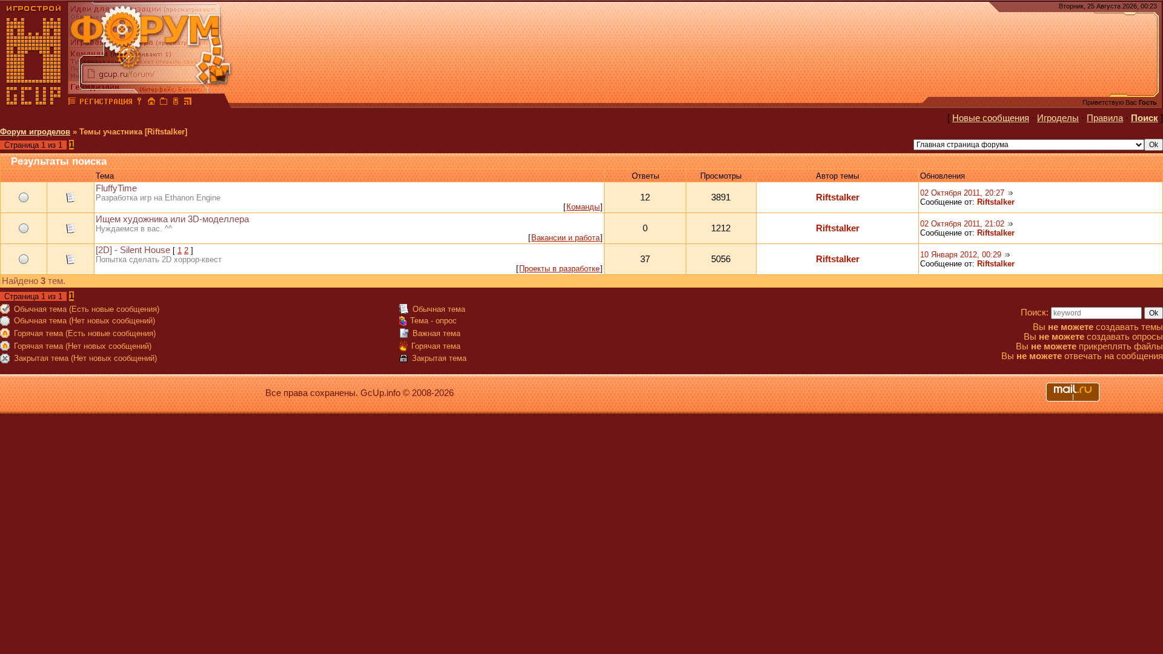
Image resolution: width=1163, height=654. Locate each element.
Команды (583, 206)
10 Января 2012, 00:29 (960, 254)
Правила (1105, 118)
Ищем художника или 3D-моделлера (172, 219)
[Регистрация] (105, 103)
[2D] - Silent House (133, 250)
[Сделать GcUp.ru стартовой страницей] (151, 103)
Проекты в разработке (559, 268)
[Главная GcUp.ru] (34, 103)
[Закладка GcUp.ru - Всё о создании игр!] (163, 103)
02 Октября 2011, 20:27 (962, 192)
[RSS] (188, 103)
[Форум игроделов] (72, 103)
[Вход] (139, 103)
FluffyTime (116, 188)
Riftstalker (838, 197)
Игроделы (1058, 118)
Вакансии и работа (565, 237)
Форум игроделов (35, 131)
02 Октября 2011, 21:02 (962, 223)
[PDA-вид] (176, 103)
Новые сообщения (990, 118)
